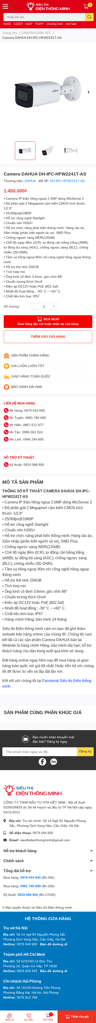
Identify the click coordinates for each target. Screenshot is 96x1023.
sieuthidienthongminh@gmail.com (45, 840)
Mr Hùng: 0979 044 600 (27, 410)
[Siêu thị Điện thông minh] (48, 6)
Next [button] (88, 92)
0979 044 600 (43, 833)
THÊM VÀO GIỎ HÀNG (48, 336)
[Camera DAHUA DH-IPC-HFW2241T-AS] (48, 92)
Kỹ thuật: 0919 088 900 (27, 465)
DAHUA (31, 181)
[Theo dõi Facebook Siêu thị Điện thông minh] (42, 761)
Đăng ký (85, 751)
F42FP (39, 24)
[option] (48, 92)
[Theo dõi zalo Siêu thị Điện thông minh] (53, 761)
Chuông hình (54, 24)
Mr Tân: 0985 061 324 (26, 432)
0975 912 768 (27, 997)
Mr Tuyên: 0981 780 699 (28, 418)
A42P (28, 24)
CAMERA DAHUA (59, 491)
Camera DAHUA (56, 639)
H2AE (7, 24)
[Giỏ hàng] (86, 6)
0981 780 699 (31, 886)
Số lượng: (12, 306)
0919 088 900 (28, 895)
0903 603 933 (27, 971)
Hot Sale (71, 24)
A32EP (18, 24)
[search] (89, 17)
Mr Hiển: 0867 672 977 (27, 425)
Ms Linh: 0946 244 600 (27, 439)
